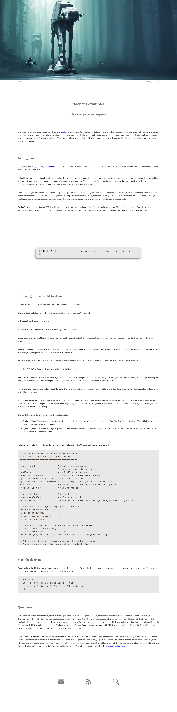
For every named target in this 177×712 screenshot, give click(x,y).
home (20, 81)
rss (27, 81)
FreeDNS (51, 167)
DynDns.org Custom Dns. (114, 646)
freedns (64, 132)
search (35, 81)
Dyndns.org (39, 167)
